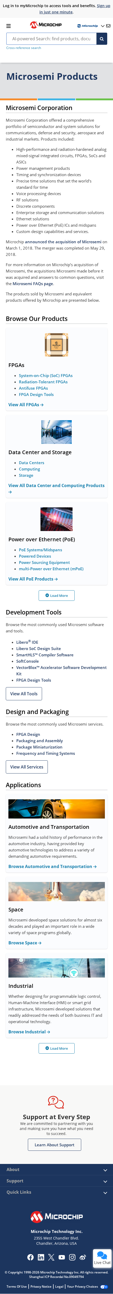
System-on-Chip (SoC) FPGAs (46, 375)
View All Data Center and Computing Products (56, 485)
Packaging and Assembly (39, 740)
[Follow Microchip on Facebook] (30, 1259)
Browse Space (23, 943)
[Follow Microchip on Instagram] (72, 1259)
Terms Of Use (17, 1286)
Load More (59, 595)
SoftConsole (27, 661)
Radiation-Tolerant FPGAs (43, 381)
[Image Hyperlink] (46, 28)
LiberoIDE (27, 642)
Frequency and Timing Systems (45, 753)
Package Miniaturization (39, 747)
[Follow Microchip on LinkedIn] (41, 1259)
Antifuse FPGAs (33, 388)
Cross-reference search (23, 48)
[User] (90, 25)
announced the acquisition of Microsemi (63, 241)
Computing (29, 469)
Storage (26, 475)
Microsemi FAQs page (33, 283)
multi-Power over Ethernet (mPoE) (51, 568)
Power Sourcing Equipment (44, 562)
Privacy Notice (41, 1286)
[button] (24, 693)
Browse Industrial (27, 1032)
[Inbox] (108, 26)
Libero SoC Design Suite (38, 648)
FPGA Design (28, 734)
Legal (59, 1286)
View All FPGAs (24, 405)
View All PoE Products (31, 579)
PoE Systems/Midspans (40, 549)
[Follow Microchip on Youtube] (61, 1258)
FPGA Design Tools (36, 394)
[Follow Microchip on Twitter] (51, 1259)
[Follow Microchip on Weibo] (82, 1258)
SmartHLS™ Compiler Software (45, 654)
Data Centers (31, 462)
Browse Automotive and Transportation (50, 866)
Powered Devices (35, 556)
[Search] (101, 39)
